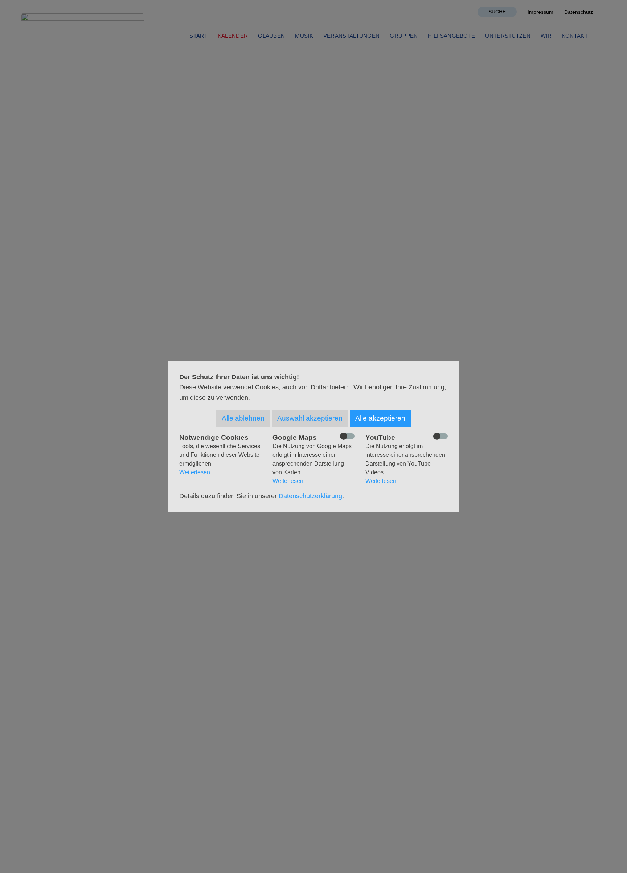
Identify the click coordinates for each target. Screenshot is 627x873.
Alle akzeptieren (380, 418)
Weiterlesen (194, 472)
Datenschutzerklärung (310, 496)
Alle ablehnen (243, 418)
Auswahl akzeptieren (310, 418)
